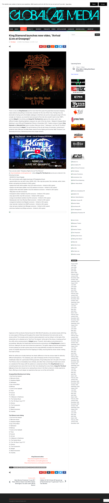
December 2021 (75, 360)
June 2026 (73, 267)
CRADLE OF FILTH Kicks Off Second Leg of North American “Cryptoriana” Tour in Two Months (51, 480)
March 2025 (74, 291)
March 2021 (74, 376)
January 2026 (74, 276)
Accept (103, 4)
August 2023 (74, 325)
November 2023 (75, 319)
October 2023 (74, 321)
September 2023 (75, 323)
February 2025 (74, 293)
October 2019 (74, 405)
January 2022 (74, 358)
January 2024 (74, 316)
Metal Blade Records (39, 467)
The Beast (13, 42)
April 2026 (73, 270)
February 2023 (74, 335)
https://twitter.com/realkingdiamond (38, 461)
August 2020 (74, 388)
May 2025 (73, 288)
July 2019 (73, 411)
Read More (68, 4)
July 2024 (73, 305)
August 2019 (74, 409)
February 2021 (74, 377)
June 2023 (73, 328)
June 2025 (73, 286)
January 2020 (74, 400)
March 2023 (74, 334)
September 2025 (75, 281)
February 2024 (74, 314)
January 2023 (74, 337)
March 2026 (74, 272)
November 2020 (75, 383)
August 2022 (74, 346)
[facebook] (64, 46)
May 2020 (73, 393)
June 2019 (73, 412)
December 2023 (75, 318)
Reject (94, 4)
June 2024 (73, 307)
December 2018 (75, 423)
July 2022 (73, 348)
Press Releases (26, 42)
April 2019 (73, 416)
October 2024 (74, 300)
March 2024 (74, 312)
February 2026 (74, 274)
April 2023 (73, 332)
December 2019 (75, 402)
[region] (54, 3)
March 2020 (74, 397)
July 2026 (73, 265)
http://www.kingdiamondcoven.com (38, 458)
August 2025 (74, 283)
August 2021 (74, 367)
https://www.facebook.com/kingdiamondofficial (37, 463)
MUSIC (20, 42)
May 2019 (73, 414)
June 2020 (73, 391)
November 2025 (75, 277)
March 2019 (74, 418)
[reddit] (52, 46)
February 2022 (74, 356)
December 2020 (75, 381)
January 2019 (74, 421)
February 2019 (74, 419)
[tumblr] (49, 46)
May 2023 (73, 330)
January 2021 (74, 379)
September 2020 (75, 386)
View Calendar (74, 74)
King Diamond (24, 467)
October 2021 (74, 363)
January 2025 (74, 295)
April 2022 (73, 353)
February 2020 (74, 398)
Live (31, 467)
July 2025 (73, 284)
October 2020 (74, 384)
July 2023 (73, 326)
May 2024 (73, 309)
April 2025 (73, 290)
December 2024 (75, 297)
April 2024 (73, 311)
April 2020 (73, 395)
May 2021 (73, 372)
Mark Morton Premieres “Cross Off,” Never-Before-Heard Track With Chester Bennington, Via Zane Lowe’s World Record (23, 481)
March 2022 (74, 355)
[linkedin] (56, 46)
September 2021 (75, 365)
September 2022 (75, 344)
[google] (45, 46)
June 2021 (73, 370)
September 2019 (75, 407)
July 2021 (73, 369)
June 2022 (73, 349)
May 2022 (73, 351)
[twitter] (60, 46)
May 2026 (73, 269)
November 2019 (75, 404)
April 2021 (73, 374)
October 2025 (74, 279)
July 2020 (73, 390)
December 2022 (75, 339)
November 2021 (75, 362)
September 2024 (75, 302)
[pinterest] (41, 46)
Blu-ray (16, 467)
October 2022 (74, 342)
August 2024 (74, 304)
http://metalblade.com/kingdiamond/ (21, 173)
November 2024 (75, 298)
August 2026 (74, 263)
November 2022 (75, 341)
